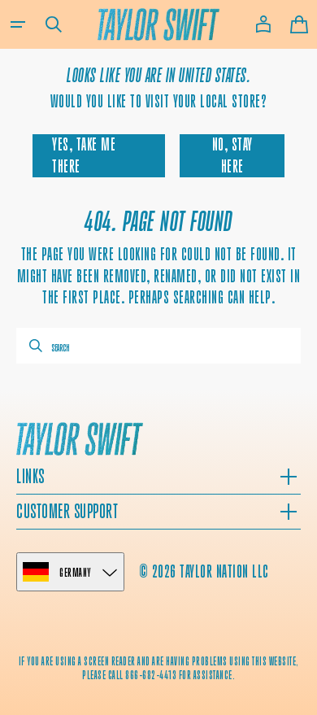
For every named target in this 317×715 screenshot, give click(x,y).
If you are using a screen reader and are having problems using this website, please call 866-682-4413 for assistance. (159, 668)
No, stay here (232, 155)
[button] (18, 24)
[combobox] (158, 346)
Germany (75, 572)
